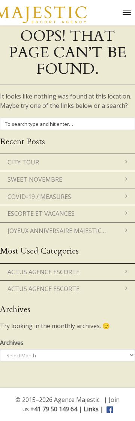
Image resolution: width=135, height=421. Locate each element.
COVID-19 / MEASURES (39, 197)
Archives (12, 343)
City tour (23, 162)
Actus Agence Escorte (44, 272)
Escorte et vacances (41, 213)
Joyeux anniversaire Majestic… (57, 231)
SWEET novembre (35, 179)
